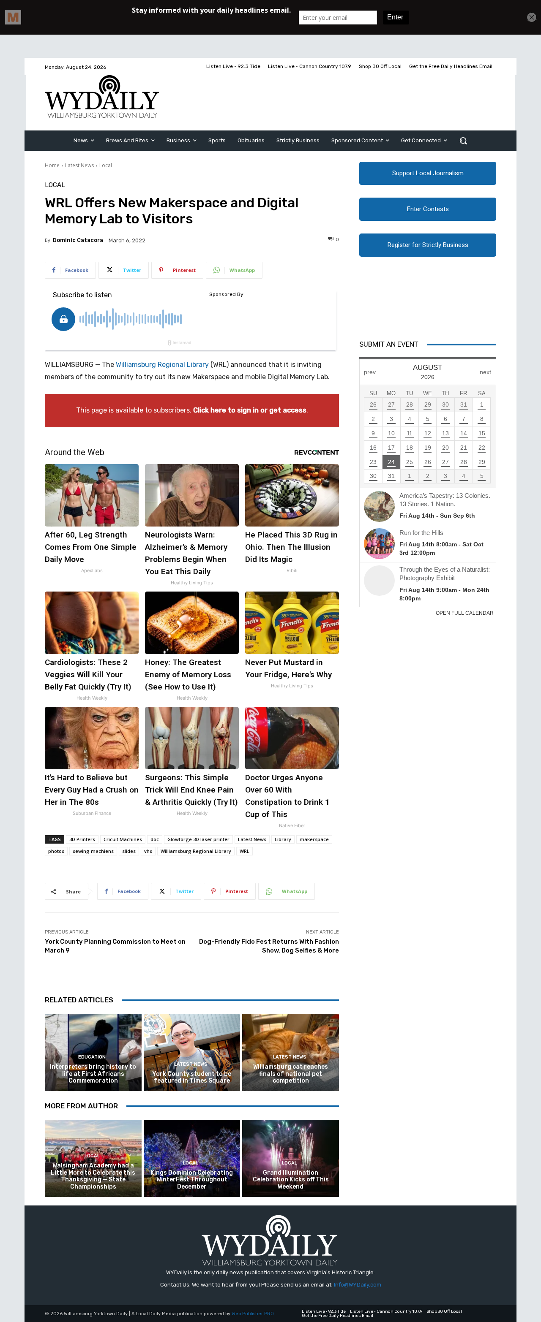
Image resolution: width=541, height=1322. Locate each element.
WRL (244, 851)
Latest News (79, 165)
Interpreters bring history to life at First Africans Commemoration (93, 1074)
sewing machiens (93, 851)
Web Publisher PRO (253, 1314)
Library (283, 839)
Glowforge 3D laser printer (198, 839)
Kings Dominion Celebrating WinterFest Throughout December (191, 1180)
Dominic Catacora (78, 240)
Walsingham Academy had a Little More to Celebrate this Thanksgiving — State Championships (93, 1176)
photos (56, 851)
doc (154, 839)
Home (52, 165)
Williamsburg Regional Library (162, 365)
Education (92, 1057)
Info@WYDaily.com (357, 1284)
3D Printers (82, 839)
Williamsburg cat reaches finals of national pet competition (290, 1074)
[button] (463, 140)
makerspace (314, 839)
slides (129, 851)
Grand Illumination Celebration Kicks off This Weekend (291, 1180)
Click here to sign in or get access (249, 410)
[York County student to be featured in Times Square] (192, 1052)
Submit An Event (388, 344)
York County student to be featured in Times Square (191, 1077)
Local (105, 165)
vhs (148, 851)
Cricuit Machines (123, 839)
